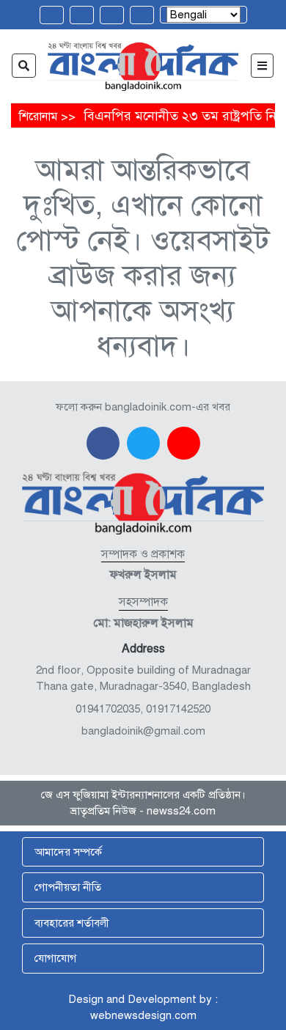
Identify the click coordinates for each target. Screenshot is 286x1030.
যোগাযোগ (55, 958)
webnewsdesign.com (143, 1015)
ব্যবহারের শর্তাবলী (71, 923)
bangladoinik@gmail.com (143, 730)
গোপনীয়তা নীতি (67, 887)
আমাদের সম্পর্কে (68, 851)
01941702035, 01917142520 (143, 709)
